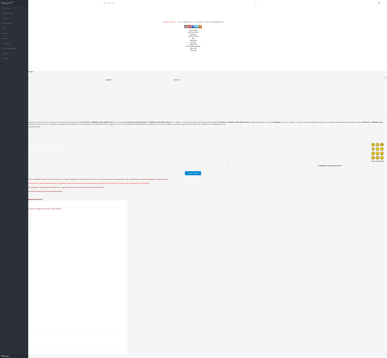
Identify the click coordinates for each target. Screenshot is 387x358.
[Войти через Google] (379, 2)
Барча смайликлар (377, 161)
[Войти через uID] (365, 2)
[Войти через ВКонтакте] (368, 2)
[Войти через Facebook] (372, 2)
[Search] (256, 3)
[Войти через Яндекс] (375, 2)
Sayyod (6, 3)
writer (38, 127)
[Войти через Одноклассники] (382, 2)
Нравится (109, 80)
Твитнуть (177, 80)
